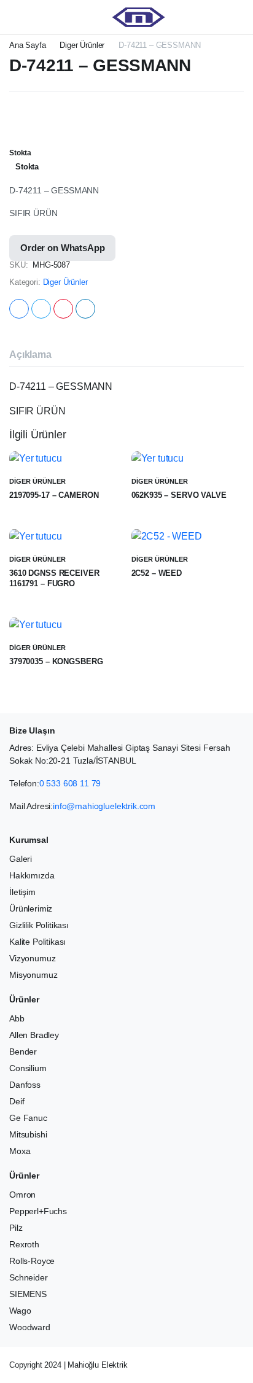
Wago (20, 1310)
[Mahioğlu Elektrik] (138, 17)
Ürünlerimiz (30, 908)
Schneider (28, 1277)
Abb (17, 1018)
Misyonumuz (33, 975)
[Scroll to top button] (233, 1327)
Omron (22, 1194)
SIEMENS (28, 1294)
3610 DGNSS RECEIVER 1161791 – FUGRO (54, 578)
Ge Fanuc (28, 1118)
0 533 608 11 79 (70, 783)
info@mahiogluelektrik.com (104, 806)
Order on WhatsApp (62, 247)
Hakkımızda (31, 875)
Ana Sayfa (27, 45)
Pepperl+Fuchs (38, 1211)
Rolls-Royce (32, 1261)
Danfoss (25, 1085)
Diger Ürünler (82, 45)
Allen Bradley (34, 1035)
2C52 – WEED (156, 573)
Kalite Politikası (37, 942)
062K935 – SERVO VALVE (179, 495)
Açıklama (30, 354)
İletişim (22, 892)
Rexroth (24, 1244)
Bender (23, 1051)
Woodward (29, 1327)
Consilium (28, 1068)
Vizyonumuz (32, 958)
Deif (16, 1101)
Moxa (19, 1151)
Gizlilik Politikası (39, 925)
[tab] (30, 354)
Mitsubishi (28, 1134)
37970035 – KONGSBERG (56, 661)
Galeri (20, 859)
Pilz (15, 1228)
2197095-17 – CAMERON (53, 495)
